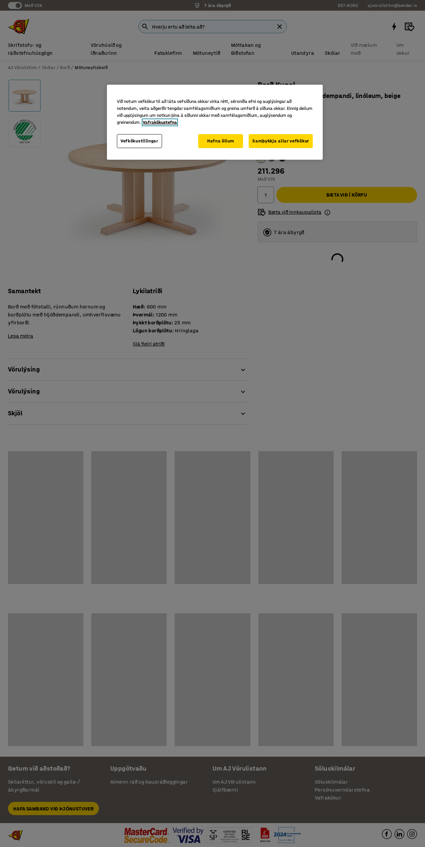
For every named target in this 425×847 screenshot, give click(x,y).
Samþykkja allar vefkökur (280, 141)
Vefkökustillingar (139, 141)
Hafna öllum (220, 141)
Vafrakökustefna (160, 122)
